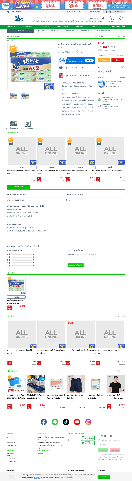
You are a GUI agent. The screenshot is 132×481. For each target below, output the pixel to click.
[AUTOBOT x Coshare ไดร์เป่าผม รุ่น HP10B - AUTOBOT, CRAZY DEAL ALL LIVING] (110, 334)
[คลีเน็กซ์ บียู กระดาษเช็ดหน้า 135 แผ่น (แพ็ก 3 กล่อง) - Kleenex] (51, 151)
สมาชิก (9, 437)
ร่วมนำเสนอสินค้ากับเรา (43, 451)
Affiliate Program (12, 461)
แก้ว (87, 21)
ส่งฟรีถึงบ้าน (27, 26)
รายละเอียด (18, 186)
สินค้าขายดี (11, 26)
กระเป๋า (82, 21)
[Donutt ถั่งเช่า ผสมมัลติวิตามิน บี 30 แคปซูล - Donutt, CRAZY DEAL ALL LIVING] (80, 334)
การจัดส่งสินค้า (11, 443)
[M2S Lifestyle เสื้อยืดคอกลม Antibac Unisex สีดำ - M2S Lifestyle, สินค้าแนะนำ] (116, 384)
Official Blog (11, 459)
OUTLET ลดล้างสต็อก (117, 26)
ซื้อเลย (118, 60)
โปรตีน (91, 21)
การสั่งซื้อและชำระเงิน (12, 440)
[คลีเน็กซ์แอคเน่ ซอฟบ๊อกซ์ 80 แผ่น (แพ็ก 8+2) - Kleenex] (16, 285)
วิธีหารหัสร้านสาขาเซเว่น (13, 448)
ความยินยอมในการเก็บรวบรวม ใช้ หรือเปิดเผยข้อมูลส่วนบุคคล (49, 446)
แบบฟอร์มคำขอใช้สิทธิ (43, 456)
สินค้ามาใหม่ (44, 26)
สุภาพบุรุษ (103, 450)
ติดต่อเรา (40, 453)
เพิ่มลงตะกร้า (105, 60)
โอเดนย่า (48, 21)
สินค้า (19, 31)
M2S (8, 456)
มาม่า (72, 21)
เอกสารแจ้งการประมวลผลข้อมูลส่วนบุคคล (48, 443)
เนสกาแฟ (100, 21)
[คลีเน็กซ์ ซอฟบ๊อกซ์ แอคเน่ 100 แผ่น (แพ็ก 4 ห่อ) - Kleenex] (80, 151)
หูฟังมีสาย (55, 21)
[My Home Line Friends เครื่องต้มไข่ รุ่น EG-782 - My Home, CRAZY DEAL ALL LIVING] (22, 334)
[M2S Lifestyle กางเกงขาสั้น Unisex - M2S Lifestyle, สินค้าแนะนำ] (76, 384)
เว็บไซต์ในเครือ (11, 451)
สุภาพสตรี (115, 450)
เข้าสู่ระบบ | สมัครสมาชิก (115, 12)
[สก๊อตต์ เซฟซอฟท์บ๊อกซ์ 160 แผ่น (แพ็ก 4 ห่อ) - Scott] (110, 151)
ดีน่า (95, 21)
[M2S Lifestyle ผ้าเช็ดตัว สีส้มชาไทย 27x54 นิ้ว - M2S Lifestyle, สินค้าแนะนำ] (56, 384)
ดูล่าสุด (11, 272)
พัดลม (77, 21)
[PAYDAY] (66, 5)
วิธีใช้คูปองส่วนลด (11, 445)
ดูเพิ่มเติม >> (120, 317)
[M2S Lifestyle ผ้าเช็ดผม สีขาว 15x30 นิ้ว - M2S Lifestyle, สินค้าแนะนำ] (96, 384)
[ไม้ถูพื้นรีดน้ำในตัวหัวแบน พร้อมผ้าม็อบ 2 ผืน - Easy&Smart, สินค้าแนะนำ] (36, 384)
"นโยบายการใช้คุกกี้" (66, 478)
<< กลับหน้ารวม (13, 36)
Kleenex (10, 41)
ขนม (65, 21)
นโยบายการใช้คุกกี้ (42, 440)
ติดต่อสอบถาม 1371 (15, 12)
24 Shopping (10, 453)
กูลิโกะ (43, 21)
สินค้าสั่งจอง (96, 26)
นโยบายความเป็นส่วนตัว (104, 459)
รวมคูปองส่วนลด (62, 26)
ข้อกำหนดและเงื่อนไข (44, 434)
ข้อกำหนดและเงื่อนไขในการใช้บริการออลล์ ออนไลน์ (50, 437)
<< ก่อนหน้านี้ (100, 36)
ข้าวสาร (61, 21)
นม (69, 21)
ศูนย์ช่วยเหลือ (11, 434)
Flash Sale (80, 26)
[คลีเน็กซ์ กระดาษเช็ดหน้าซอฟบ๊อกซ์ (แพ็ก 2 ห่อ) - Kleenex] (22, 151)
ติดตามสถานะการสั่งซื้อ (94, 12)
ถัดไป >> (121, 36)
